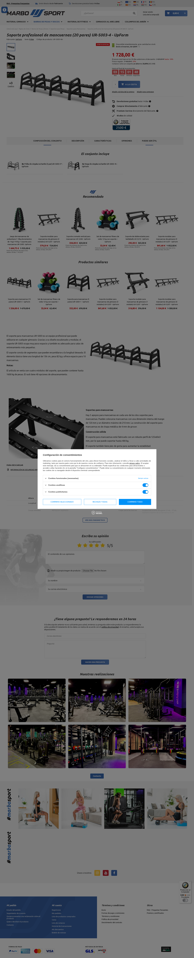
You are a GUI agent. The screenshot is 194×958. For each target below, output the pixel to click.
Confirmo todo (135, 502)
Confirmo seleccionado (62, 502)
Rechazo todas (100, 502)
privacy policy (134, 463)
